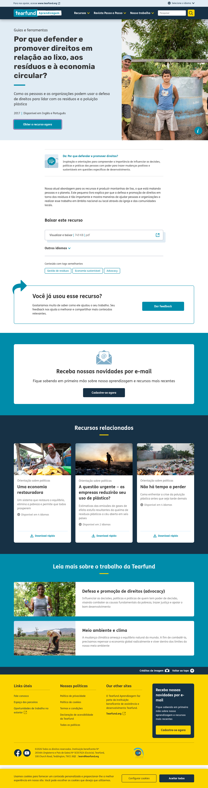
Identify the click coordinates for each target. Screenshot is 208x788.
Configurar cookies (139, 778)
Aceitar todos (177, 778)
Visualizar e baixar (70, 235)
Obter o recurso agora (37, 124)
